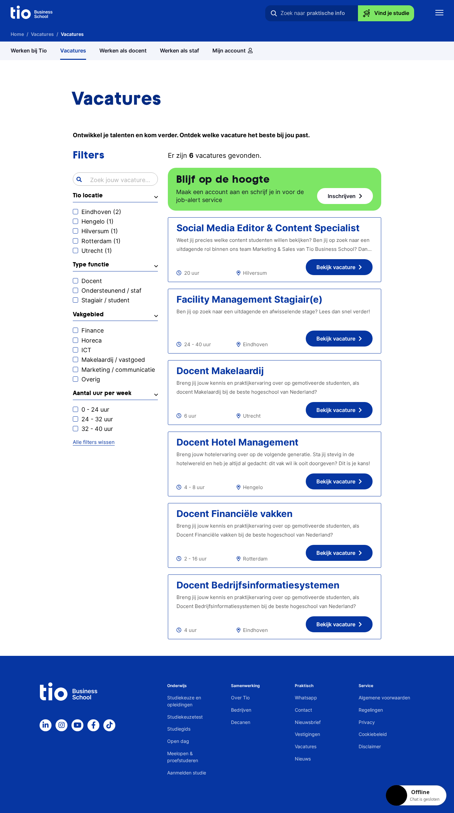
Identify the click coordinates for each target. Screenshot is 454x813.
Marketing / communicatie (118, 369)
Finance (92, 330)
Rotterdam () (101, 241)
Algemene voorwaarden (384, 697)
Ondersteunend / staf (111, 290)
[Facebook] (93, 725)
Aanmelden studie (186, 772)
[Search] (79, 179)
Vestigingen (307, 734)
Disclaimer (370, 746)
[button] (115, 197)
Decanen (240, 722)
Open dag (178, 741)
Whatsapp (306, 697)
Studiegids (178, 729)
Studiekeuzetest (185, 717)
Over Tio (240, 697)
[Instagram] (61, 725)
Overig (90, 379)
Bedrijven (241, 710)
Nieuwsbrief (308, 722)
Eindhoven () (101, 211)
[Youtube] (77, 725)
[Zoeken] (274, 13)
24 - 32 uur (97, 419)
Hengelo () (97, 221)
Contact (303, 710)
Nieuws (303, 759)
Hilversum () (99, 231)
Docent (91, 280)
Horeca (91, 340)
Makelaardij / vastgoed (113, 359)
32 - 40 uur (97, 428)
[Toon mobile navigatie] (439, 13)
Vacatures (305, 746)
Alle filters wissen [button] (94, 442)
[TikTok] (109, 725)
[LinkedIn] (46, 725)
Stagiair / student (105, 300)
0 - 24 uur (95, 409)
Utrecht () (96, 250)
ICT (86, 350)
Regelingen (371, 710)
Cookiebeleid (373, 734)
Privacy (367, 722)
